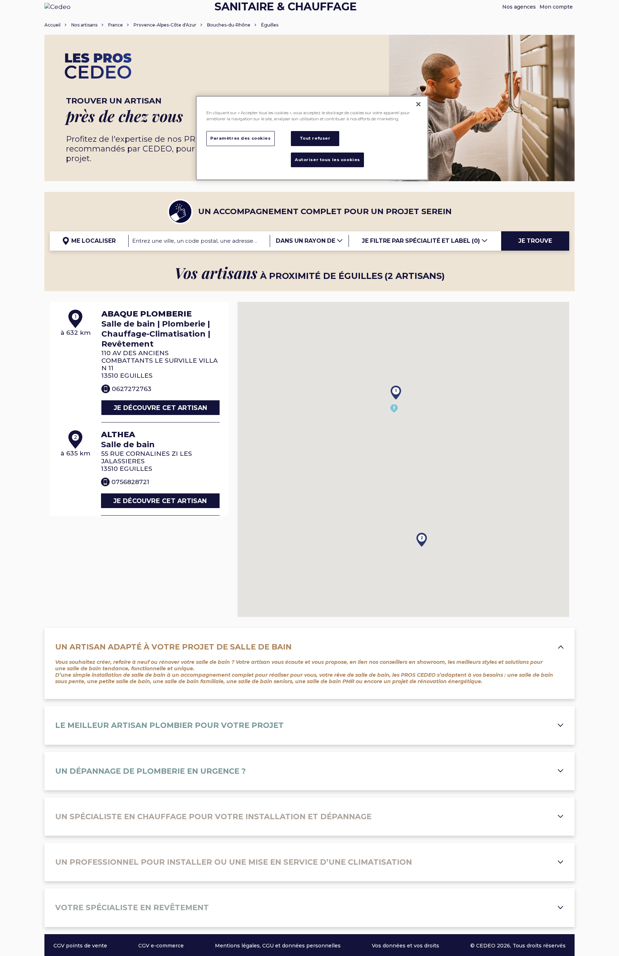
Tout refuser (315, 138)
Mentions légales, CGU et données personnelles (278, 945)
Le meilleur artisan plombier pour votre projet (169, 725)
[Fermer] (418, 104)
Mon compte (556, 7)
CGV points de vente (80, 945)
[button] (390, 381)
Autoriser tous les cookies (327, 159)
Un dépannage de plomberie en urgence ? (150, 771)
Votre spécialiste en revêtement (132, 907)
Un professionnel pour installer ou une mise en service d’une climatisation (233, 862)
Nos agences (519, 7)
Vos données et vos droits (405, 945)
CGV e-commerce (161, 945)
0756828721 (130, 482)
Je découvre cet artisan (160, 407)
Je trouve (535, 240)
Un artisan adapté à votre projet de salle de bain (173, 646)
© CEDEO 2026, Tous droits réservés (518, 945)
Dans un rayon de (306, 240)
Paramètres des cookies (240, 138)
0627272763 (132, 388)
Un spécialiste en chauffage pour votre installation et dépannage (213, 816)
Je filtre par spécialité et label (421, 240)
